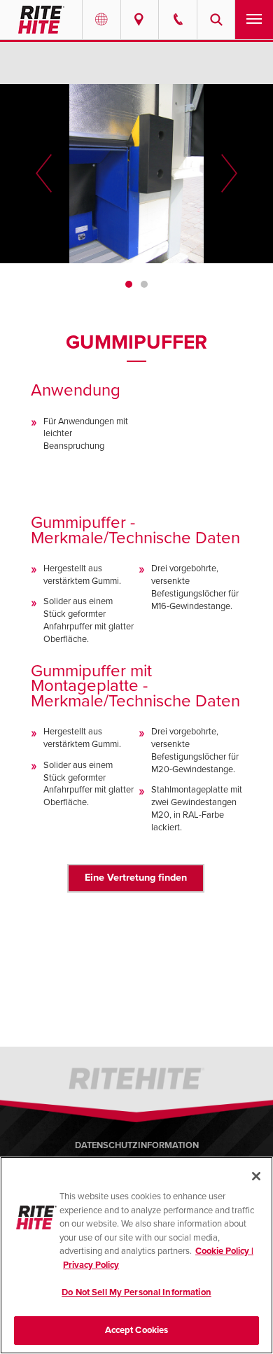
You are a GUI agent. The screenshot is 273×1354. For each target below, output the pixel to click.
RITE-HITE (41, 19)
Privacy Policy (91, 1265)
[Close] (256, 1176)
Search (216, 19)
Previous (44, 173)
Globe (101, 19)
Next (229, 173)
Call (178, 19)
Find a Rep (140, 19)
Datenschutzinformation (137, 1145)
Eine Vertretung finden (136, 878)
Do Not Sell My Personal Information (136, 1292)
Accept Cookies (137, 1330)
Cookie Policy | (224, 1251)
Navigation (254, 19)
